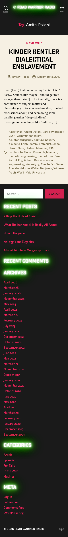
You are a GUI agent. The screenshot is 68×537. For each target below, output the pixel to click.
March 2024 (11, 315)
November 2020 (14, 386)
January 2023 (12, 331)
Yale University (35, 172)
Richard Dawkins (34, 160)
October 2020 (12, 391)
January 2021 (12, 380)
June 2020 (10, 396)
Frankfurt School (49, 144)
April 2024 (10, 310)
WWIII (20, 172)
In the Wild (34, 43)
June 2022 (10, 353)
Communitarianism (29, 135)
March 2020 (11, 413)
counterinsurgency (21, 140)
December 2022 (14, 337)
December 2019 (14, 429)
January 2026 (12, 293)
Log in (8, 497)
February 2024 (13, 320)
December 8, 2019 (48, 76)
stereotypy (32, 164)
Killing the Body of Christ (20, 216)
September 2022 (14, 348)
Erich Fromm (29, 144)
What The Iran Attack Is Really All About (30, 225)
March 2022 (11, 364)
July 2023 (9, 326)
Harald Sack (16, 148)
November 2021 (14, 369)
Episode (9, 460)
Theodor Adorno (19, 168)
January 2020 (12, 424)
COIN (12, 135)
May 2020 (10, 402)
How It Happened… (16, 233)
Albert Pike (15, 131)
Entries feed (11, 502)
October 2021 (12, 375)
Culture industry (44, 140)
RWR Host (22, 76)
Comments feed (14, 508)
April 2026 (10, 282)
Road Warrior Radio (36, 8)
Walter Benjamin (41, 168)
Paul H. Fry (15, 160)
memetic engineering (22, 156)
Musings (9, 477)
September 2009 (14, 434)
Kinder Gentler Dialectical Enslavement (34, 60)
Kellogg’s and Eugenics (19, 242)
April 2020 (10, 407)
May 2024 (10, 304)
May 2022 (10, 358)
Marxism (51, 152)
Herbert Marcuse (36, 148)
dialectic (14, 144)
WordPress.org (14, 513)
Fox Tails (9, 466)
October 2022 (12, 342)
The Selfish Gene (52, 164)
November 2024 (14, 299)
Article (8, 455)
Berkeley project (53, 131)
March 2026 (11, 288)
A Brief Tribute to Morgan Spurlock (26, 250)
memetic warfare (49, 156)
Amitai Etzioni (32, 131)
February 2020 (13, 418)
